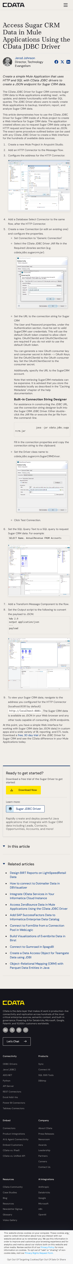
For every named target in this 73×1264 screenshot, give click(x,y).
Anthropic (43, 1186)
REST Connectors (12, 1091)
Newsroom (44, 1139)
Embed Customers (13, 1144)
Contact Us (44, 1167)
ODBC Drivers (10, 1064)
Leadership (44, 1150)
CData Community (13, 1186)
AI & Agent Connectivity (15, 1139)
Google (42, 1198)
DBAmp (42, 1080)
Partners (43, 1155)
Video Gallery (10, 1220)
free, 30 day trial (28, 735)
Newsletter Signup (12, 1209)
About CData (45, 1128)
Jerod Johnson (25, 58)
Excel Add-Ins (10, 1097)
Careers (42, 1161)
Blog (5, 1198)
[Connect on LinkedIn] (68, 62)
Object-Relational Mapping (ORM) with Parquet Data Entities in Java (36, 966)
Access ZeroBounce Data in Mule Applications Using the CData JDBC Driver (39, 907)
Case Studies (10, 1192)
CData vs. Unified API (14, 1155)
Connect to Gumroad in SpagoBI (32, 947)
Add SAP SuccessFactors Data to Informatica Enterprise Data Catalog (34, 917)
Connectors (9, 1128)
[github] (19, 1030)
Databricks (44, 1192)
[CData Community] (25, 1030)
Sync (41, 1064)
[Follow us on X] (62, 62)
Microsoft (43, 1203)
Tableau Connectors (13, 1108)
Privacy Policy (47, 1247)
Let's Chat (13, 1041)
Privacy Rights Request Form (39, 1253)
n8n (40, 1209)
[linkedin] (5, 1030)
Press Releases (46, 1133)
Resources (8, 1203)
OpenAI (42, 1214)
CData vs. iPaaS (11, 1150)
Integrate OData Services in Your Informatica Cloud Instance (32, 896)
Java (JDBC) (9, 1069)
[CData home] (16, 5)
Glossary (7, 1214)
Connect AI (44, 1069)
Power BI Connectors (14, 1102)
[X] (12, 1030)
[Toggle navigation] (65, 5)
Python (6, 1080)
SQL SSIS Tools (46, 1075)
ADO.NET (7, 1075)
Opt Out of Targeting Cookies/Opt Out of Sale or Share (36, 1259)
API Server (8, 1086)
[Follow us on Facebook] (56, 62)
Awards (42, 1144)
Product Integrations (14, 1133)
